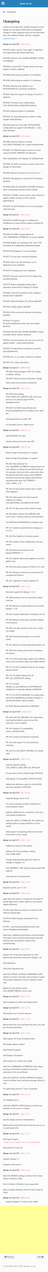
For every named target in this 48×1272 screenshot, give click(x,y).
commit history (9, 39)
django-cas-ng (25, 4)
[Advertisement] (24, 1230)
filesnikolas (34, 173)
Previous (10, 1257)
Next (39, 1257)
